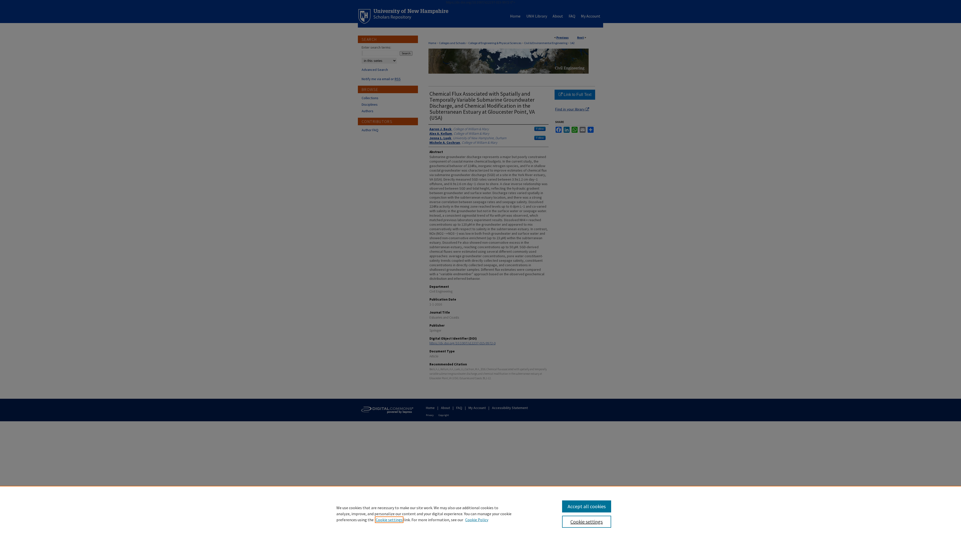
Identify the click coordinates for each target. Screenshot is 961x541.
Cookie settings (389, 519)
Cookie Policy (476, 519)
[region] (480, 513)
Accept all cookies (587, 506)
